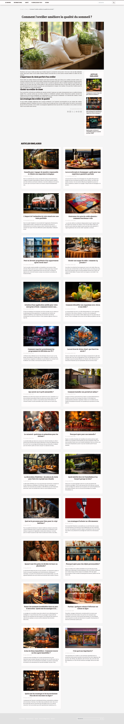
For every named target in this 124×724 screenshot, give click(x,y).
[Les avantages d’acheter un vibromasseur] (83, 508)
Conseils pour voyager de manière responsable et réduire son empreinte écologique (41, 173)
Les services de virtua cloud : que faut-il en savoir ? (82, 350)
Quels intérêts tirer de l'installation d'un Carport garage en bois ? (83, 478)
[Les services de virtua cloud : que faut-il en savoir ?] (83, 336)
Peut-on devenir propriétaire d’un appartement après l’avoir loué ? (41, 261)
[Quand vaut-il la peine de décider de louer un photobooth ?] (41, 550)
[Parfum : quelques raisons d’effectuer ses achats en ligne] (83, 593)
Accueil (22, 9)
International (18, 2)
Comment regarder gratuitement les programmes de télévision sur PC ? (41, 350)
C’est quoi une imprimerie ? (83, 651)
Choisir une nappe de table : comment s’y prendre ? (83, 261)
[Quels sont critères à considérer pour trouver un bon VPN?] (94, 122)
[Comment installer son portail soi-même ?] (83, 378)
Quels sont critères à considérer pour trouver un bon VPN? (93, 131)
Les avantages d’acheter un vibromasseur (83, 521)
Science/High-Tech (37, 2)
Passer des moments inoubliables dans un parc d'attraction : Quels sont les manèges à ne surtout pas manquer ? (41, 608)
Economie (8, 2)
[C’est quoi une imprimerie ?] (83, 637)
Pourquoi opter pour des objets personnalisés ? (83, 564)
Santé (26, 2)
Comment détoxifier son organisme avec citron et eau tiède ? (83, 306)
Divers (47, 2)
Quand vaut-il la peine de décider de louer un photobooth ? (41, 565)
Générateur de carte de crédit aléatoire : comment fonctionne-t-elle (82, 217)
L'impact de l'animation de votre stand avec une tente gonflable (41, 217)
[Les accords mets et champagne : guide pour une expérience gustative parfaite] (83, 159)
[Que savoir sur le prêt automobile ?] (41, 378)
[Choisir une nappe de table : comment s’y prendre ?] (83, 247)
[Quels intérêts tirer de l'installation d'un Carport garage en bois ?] (83, 463)
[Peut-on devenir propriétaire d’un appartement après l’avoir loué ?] (41, 247)
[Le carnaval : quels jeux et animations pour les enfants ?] (41, 421)
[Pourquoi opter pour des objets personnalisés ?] (83, 550)
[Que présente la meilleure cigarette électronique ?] (94, 103)
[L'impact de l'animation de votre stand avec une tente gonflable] (41, 203)
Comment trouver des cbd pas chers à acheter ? (94, 93)
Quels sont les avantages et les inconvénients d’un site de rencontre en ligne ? (41, 694)
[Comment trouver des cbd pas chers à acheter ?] (94, 85)
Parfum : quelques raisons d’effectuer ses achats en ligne (83, 607)
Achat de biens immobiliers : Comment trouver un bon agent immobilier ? (41, 652)
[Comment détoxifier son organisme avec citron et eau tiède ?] (83, 291)
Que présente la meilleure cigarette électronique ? (94, 112)
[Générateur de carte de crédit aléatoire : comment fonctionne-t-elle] (83, 203)
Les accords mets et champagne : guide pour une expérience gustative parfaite (83, 173)
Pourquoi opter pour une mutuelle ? (83, 434)
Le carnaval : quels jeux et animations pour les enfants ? (41, 435)
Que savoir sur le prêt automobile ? (41, 392)
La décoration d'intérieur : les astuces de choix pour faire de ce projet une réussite (41, 478)
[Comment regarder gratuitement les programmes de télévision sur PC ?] (41, 336)
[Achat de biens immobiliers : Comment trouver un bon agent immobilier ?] (41, 637)
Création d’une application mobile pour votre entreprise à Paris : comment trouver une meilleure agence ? (41, 307)
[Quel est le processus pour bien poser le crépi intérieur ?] (41, 508)
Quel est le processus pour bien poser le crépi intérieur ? (41, 522)
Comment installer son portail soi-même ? (83, 392)
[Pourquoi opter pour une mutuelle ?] (83, 421)
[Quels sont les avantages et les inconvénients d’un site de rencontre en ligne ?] (41, 680)
